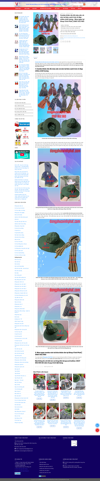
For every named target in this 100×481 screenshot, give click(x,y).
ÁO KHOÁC (65, 8)
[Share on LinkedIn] (70, 41)
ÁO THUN (57, 8)
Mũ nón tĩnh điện (18, 214)
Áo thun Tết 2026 (18, 241)
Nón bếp (16, 273)
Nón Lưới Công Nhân (19, 266)
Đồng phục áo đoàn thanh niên (21, 398)
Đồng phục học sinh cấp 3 (20, 288)
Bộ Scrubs (17, 316)
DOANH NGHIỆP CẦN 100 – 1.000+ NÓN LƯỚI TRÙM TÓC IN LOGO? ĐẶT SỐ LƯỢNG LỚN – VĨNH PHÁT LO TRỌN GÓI (22, 197)
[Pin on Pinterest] (67, 41)
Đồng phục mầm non (19, 281)
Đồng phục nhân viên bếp (20, 360)
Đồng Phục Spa (18, 314)
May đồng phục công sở (20, 411)
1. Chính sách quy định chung (21, 468)
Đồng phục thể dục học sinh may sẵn (22, 346)
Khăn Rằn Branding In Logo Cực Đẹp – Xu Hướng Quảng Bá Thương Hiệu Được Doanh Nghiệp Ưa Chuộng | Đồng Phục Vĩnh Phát (39, 422)
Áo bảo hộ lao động (19, 228)
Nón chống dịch (18, 275)
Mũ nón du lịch (18, 259)
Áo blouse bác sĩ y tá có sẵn (21, 338)
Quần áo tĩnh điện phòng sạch (21, 217)
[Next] (56, 29)
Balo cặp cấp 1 (18, 395)
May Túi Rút (17, 384)
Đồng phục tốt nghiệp (19, 212)
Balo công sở (17, 391)
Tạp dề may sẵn (18, 355)
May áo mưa (17, 415)
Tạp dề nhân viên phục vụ (20, 375)
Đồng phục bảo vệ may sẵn (21, 329)
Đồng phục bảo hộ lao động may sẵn (22, 326)
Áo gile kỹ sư (17, 230)
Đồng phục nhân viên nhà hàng (21, 362)
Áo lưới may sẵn (18, 336)
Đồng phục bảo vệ (19, 205)
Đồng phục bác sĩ (18, 304)
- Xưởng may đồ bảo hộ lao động (46, 468)
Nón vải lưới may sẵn (19, 353)
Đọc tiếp (39, 398)
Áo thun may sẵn (18, 331)
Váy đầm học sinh (18, 297)
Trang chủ (62, 13)
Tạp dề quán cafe (18, 377)
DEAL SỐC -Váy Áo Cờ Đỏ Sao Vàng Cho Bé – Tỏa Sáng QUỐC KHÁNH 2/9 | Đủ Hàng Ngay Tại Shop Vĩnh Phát (22, 167)
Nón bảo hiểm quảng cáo (20, 277)
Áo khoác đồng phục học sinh (21, 295)
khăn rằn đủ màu (77, 37)
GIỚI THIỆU (27, 8)
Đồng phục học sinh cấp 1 (20, 284)
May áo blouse (18, 302)
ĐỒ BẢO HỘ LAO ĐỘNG (45, 8)
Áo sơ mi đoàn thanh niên (20, 400)
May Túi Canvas (18, 382)
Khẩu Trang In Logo (19, 321)
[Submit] (84, 4)
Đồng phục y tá (18, 306)
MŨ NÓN (34, 8)
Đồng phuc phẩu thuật (19, 308)
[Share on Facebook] (61, 41)
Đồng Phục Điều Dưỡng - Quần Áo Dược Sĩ (22, 311)
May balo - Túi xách (19, 380)
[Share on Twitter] (63, 41)
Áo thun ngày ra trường (20, 210)
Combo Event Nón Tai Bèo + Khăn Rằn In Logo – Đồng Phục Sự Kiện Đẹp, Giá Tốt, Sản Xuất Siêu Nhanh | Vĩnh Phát (65, 422)
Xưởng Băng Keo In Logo (64, 479)
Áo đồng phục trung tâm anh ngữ (22, 248)
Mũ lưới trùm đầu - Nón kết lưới (22, 268)
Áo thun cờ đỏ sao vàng (20, 255)
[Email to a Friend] (65, 41)
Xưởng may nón (18, 257)
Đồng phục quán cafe (19, 366)
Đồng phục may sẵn (19, 323)
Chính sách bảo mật (67, 0)
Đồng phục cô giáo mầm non (21, 293)
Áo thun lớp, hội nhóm (19, 208)
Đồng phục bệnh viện (19, 299)
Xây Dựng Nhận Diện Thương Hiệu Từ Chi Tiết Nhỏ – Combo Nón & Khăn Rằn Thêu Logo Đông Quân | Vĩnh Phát (79, 393)
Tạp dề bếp (17, 371)
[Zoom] (35, 44)
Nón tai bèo (17, 264)
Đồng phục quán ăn (19, 364)
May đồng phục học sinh (20, 279)
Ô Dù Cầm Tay (18, 420)
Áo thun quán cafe (19, 250)
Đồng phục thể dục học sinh (21, 290)
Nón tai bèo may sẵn (19, 351)
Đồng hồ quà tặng (19, 422)
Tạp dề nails (17, 373)
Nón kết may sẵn (18, 348)
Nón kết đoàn (18, 404)
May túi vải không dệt (19, 386)
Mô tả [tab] (35, 58)
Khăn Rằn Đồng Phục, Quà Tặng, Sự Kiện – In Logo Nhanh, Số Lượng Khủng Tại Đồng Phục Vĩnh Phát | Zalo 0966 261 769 (65, 393)
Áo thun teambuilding (19, 252)
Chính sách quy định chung (76, 0)
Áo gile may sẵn (18, 334)
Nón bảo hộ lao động (19, 235)
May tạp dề (17, 369)
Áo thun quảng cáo (19, 246)
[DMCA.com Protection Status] (42, 476)
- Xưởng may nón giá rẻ (44, 470)
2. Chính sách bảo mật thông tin (22, 471)
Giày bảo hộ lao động (19, 237)
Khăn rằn (17, 219)
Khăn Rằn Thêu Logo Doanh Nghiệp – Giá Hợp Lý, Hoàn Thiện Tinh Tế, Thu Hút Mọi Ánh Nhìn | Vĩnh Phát (52, 422)
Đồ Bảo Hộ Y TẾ (18, 319)
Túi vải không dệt (18, 389)
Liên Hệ (84, 0)
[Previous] (35, 29)
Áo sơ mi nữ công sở (19, 413)
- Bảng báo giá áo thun (44, 464)
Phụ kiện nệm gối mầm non (21, 221)
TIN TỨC (73, 8)
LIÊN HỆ (80, 8)
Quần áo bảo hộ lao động (20, 223)
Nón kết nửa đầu (18, 270)
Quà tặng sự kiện (18, 418)
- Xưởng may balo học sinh (45, 472)
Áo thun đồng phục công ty (21, 243)
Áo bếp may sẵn (18, 340)
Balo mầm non (18, 393)
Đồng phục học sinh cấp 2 (20, 286)
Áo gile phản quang (19, 232)
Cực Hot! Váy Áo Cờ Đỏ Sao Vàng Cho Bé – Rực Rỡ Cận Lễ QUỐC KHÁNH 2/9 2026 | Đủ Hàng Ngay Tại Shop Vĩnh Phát (22, 190)
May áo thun (17, 239)
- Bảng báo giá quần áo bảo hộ (45, 466)
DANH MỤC (18, 8)
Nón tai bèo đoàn (18, 407)
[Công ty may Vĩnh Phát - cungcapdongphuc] (19, 4)
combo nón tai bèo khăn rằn (68, 37)
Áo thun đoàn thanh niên (20, 402)
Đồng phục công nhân (19, 226)
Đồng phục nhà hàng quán (20, 357)
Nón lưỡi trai (17, 261)
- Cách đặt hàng (42, 462)
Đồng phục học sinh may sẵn (21, 342)
